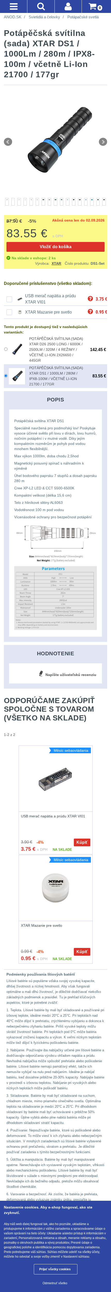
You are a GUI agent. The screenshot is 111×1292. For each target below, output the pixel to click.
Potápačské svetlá (83, 17)
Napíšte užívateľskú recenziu (70, 675)
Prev (8, 142)
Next (103, 142)
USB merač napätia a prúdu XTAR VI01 (53, 816)
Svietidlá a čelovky (44, 17)
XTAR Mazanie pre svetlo (48, 312)
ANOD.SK (12, 17)
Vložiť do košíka (56, 247)
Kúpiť (82, 842)
